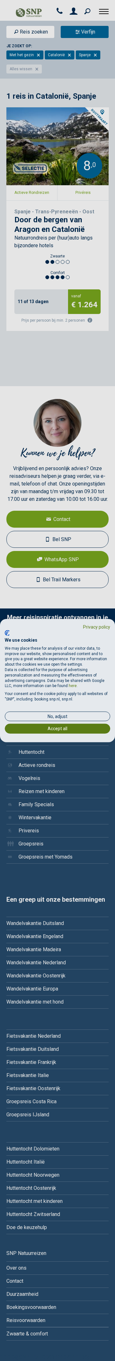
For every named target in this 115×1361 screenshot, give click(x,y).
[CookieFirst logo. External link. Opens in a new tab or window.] (7, 633)
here (73, 686)
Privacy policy (96, 626)
